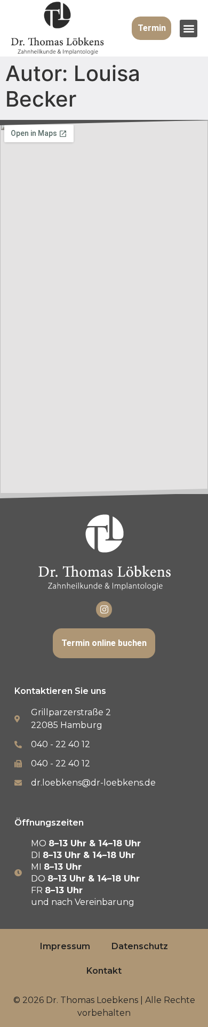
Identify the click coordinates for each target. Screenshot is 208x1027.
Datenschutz (139, 946)
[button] (188, 28)
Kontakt (104, 971)
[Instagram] (104, 609)
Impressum (65, 946)
